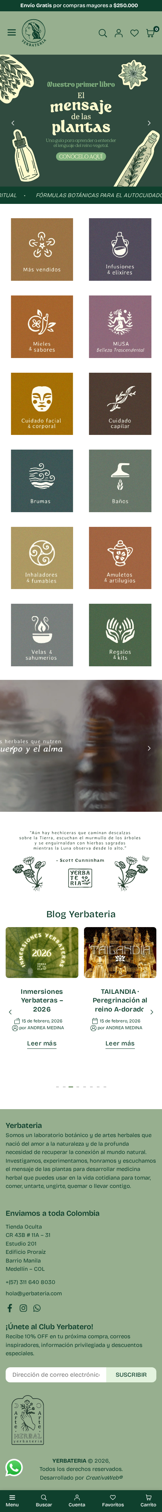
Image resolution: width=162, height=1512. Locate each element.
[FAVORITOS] (134, 33)
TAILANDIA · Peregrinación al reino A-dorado (120, 1000)
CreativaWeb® (104, 1477)
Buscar (44, 1505)
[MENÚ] (12, 33)
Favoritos (113, 1505)
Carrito (148, 1505)
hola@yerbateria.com (34, 1293)
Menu (12, 1505)
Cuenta (77, 1505)
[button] (149, 123)
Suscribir (131, 1374)
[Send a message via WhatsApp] (14, 1467)
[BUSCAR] (103, 33)
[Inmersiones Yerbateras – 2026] (42, 952)
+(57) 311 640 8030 (30, 1282)
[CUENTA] (119, 33)
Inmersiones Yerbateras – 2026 (42, 1000)
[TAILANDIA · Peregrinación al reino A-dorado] (120, 952)
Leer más (42, 1043)
